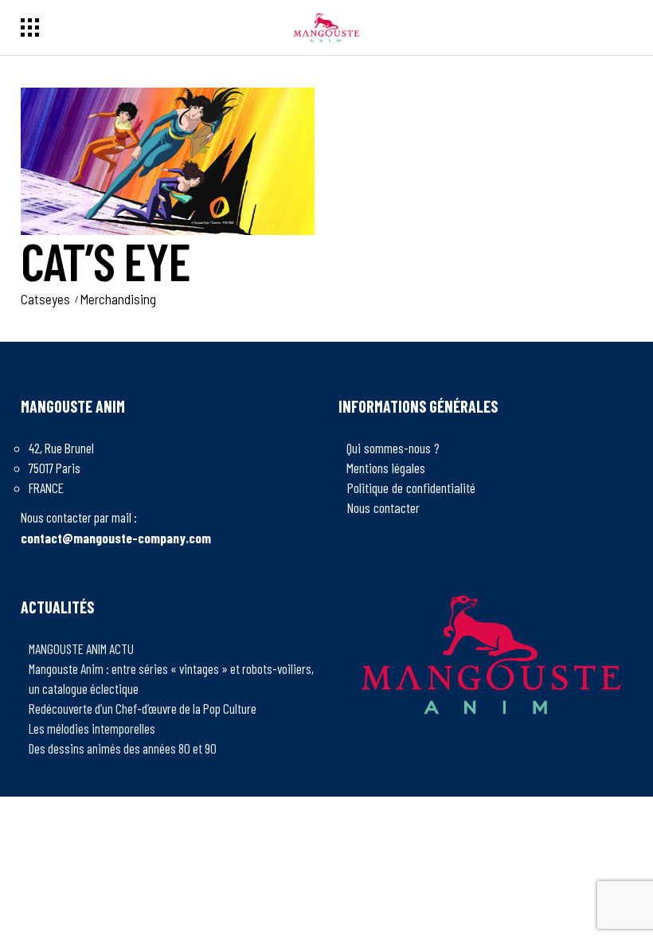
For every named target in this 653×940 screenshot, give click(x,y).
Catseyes (45, 299)
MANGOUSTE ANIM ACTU (81, 648)
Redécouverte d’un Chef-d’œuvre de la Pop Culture (142, 708)
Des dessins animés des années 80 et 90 (123, 748)
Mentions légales (385, 467)
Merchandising (118, 299)
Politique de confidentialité (410, 487)
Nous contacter (383, 507)
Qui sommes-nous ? (393, 447)
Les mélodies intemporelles (92, 728)
